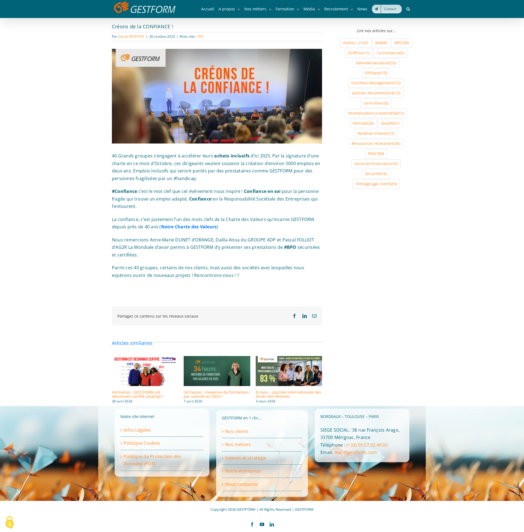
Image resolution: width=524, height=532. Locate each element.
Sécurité (376, 173)
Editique (376, 72)
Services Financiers (376, 163)
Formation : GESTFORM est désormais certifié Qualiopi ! (137, 394)
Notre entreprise (243, 471)
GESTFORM (304, 509)
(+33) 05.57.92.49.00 (367, 445)
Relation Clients (376, 133)
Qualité (390, 123)
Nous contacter (241, 484)
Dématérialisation (376, 62)
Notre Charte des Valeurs (189, 227)
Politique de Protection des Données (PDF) (152, 460)
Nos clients (237, 431)
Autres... (355, 42)
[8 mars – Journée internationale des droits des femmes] (289, 359)
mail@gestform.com (355, 452)
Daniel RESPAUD (131, 36)
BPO (401, 42)
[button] (408, 9)
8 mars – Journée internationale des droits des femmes (288, 394)
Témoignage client (376, 183)
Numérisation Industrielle (376, 113)
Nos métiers (238, 444)
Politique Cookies (142, 443)
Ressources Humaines (376, 143)
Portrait (363, 123)
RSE (201, 36)
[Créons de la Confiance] (217, 51)
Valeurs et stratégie (246, 458)
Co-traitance (390, 52)
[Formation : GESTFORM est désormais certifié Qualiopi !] (145, 359)
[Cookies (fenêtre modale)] (9, 522)
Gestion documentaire (376, 92)
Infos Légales (137, 430)
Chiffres (359, 52)
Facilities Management (376, 82)
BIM (381, 42)
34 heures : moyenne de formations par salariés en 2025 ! (216, 394)
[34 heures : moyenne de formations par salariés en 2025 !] (217, 359)
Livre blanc (376, 103)
